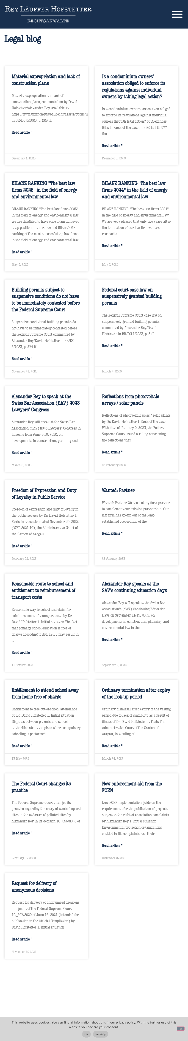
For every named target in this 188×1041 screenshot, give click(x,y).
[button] (177, 14)
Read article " (22, 132)
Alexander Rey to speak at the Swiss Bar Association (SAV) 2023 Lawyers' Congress (46, 403)
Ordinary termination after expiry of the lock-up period (136, 693)
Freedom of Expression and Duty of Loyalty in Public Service (44, 493)
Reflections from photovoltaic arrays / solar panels (130, 399)
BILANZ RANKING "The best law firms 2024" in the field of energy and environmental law (135, 190)
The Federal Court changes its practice (41, 786)
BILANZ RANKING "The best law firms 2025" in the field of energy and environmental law (44, 190)
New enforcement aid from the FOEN (132, 786)
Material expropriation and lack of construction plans (46, 79)
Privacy (100, 1034)
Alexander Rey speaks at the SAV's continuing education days (134, 587)
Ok (86, 1034)
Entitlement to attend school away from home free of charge (45, 693)
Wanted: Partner (118, 490)
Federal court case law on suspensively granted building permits (132, 296)
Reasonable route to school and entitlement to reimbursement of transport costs (43, 590)
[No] (181, 1029)
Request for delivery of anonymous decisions (34, 886)
